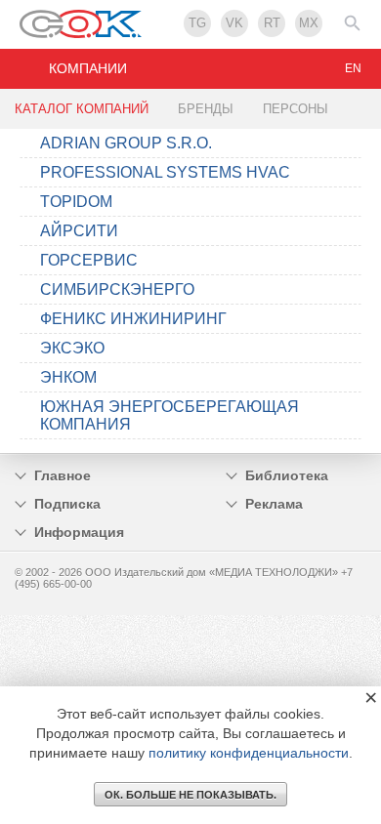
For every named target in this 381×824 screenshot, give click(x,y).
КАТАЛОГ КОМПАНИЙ (81, 109)
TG (197, 23)
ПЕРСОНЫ (295, 109)
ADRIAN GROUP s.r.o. (126, 143)
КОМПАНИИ (88, 68)
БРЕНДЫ (205, 109)
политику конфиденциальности (248, 753)
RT (272, 23)
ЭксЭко (72, 348)
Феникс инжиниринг (133, 318)
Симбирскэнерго (117, 289)
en (353, 68)
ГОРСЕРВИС (89, 260)
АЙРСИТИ (79, 231)
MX (308, 23)
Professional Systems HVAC (165, 172)
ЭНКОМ (68, 377)
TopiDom (76, 201)
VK (234, 23)
